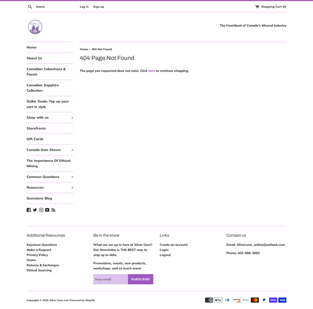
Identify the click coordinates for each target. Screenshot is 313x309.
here (151, 71)
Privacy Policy (37, 255)
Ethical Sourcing (39, 270)
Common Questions (50, 177)
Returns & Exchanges (43, 265)
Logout (165, 255)
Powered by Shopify (82, 300)
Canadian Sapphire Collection (43, 88)
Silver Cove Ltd (59, 300)
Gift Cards (35, 139)
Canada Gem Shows (50, 150)
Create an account (174, 245)
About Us (34, 58)
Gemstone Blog (39, 198)
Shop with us (50, 117)
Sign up (98, 6)
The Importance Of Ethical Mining (48, 163)
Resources (50, 187)
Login (164, 250)
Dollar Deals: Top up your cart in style (48, 104)
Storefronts (36, 128)
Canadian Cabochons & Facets (46, 72)
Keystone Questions (42, 245)
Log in (84, 6)
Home (31, 47)
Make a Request (39, 250)
